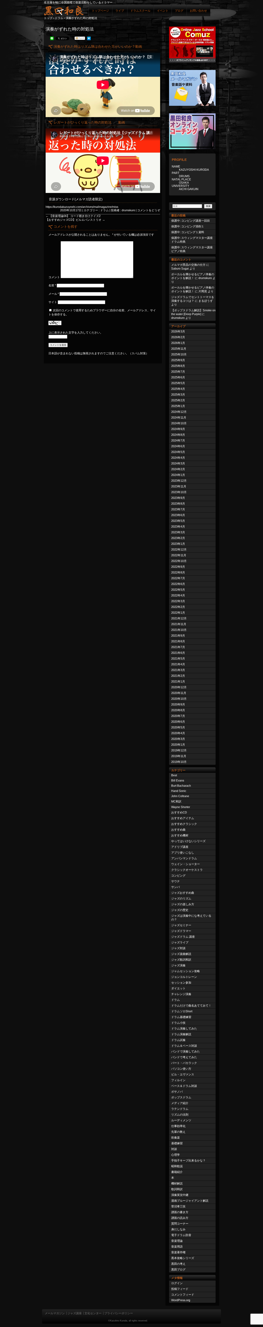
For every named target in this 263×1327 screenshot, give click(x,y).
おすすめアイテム (182, 818)
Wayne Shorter (180, 807)
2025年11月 (178, 348)
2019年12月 (179, 750)
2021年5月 (178, 658)
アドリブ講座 (179, 846)
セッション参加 (181, 982)
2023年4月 (178, 526)
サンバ (175, 887)
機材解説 (177, 1183)
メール (53, 293)
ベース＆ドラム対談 (184, 1085)
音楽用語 (177, 1246)
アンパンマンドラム (184, 858)
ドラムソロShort (181, 1011)
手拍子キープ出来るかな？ (188, 1160)
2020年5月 (178, 727)
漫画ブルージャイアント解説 (189, 1200)
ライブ (119, 10)
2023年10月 (179, 492)
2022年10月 (179, 561)
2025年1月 (178, 406)
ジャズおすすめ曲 (182, 892)
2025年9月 (178, 360)
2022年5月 (178, 589)
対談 (174, 1149)
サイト (52, 302)
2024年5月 (178, 452)
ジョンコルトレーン (184, 976)
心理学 (175, 1154)
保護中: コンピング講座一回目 (190, 220)
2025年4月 (178, 388)
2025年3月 (178, 394)
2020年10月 (179, 698)
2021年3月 (178, 670)
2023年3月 (178, 532)
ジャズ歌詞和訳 (181, 959)
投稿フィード (179, 1288)
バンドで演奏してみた (185, 1051)
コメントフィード (182, 1294)
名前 (52, 285)
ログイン (177, 1283)
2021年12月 (179, 618)
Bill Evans (177, 780)
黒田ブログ (178, 1269)
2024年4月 (178, 457)
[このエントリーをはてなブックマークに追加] (89, 39)
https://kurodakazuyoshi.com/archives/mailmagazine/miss (82, 206)
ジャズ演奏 (178, 965)
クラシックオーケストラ (187, 869)
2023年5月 (178, 520)
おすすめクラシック (184, 823)
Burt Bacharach (181, 785)
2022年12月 (179, 549)
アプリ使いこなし (182, 852)
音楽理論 (177, 1240)
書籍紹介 (177, 1171)
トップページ (100, 10)
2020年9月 (178, 704)
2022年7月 (178, 578)
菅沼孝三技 (178, 1206)
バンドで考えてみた (184, 1057)
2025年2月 (178, 400)
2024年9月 (178, 429)
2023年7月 (178, 509)
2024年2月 (178, 469)
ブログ (179, 10)
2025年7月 (178, 371)
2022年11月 (178, 555)
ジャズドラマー (181, 930)
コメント (54, 277)
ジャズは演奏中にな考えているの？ (191, 917)
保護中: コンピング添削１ (187, 226)
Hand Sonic (178, 790)
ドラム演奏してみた (184, 1028)
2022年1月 (178, 612)
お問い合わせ (198, 10)
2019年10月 (179, 761)
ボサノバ (177, 1091)
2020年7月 (178, 715)
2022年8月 (178, 572)
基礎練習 (177, 1143)
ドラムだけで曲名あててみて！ (191, 1005)
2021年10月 (179, 629)
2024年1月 (178, 474)
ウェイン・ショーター (185, 864)
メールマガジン (55, 1313)
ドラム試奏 (178, 1040)
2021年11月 (178, 624)
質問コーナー (179, 1223)
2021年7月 (178, 647)
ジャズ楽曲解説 (181, 953)
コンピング (178, 875)
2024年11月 (178, 417)
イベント (162, 10)
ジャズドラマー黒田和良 (63, 10)
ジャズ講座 (74, 1313)
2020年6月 (178, 721)
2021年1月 (178, 681)
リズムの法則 (179, 1114)
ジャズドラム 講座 (183, 936)
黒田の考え (178, 1263)
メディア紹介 (179, 1103)
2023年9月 (178, 497)
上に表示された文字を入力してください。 (75, 332)
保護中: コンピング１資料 (187, 232)
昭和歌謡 (177, 1166)
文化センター (93, 1313)
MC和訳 (176, 801)
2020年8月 (178, 710)
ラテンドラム (179, 1108)
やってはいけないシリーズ (188, 841)
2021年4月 (178, 664)
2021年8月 (178, 641)
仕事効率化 (178, 1126)
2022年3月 (178, 601)
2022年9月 (178, 566)
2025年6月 (178, 377)
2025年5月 (178, 383)
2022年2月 (178, 606)
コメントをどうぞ (148, 210)
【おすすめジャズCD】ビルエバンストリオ (75, 219)
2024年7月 (178, 440)
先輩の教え (178, 1131)
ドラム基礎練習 (181, 1017)
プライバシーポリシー (118, 1313)
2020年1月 (178, 744)
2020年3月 (178, 738)
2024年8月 (178, 434)
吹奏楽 (175, 1137)
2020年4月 (178, 733)
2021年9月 (178, 635)
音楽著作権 (178, 1252)
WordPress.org (180, 1300)
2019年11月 (178, 756)
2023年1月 (178, 543)
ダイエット (178, 988)
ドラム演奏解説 (181, 1034)
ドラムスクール (140, 10)
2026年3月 (178, 331)
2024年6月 (178, 446)
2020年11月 (178, 693)
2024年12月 (179, 411)
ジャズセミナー (181, 925)
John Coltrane (180, 796)
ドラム (104, 210)
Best (174, 775)
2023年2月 (178, 538)
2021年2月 (178, 675)
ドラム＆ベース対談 (184, 1045)
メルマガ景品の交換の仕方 (188, 264)
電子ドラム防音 (181, 1235)
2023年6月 (178, 515)
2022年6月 (178, 583)
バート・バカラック (184, 1062)
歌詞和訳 (177, 1189)
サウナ (175, 881)
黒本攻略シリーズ (182, 1258)
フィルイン (178, 1080)
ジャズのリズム (181, 898)
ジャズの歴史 (179, 910)
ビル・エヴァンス (182, 1074)
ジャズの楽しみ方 (182, 904)
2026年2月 (178, 337)
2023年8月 (178, 503)
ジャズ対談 (178, 948)
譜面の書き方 (179, 1212)
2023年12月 (179, 480)
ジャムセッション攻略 (185, 971)
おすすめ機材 (179, 835)
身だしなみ (178, 1229)
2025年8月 (178, 365)
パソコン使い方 (181, 1068)
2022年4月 (178, 595)
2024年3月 (178, 463)
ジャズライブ (179, 942)
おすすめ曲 (178, 829)
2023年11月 (178, 486)
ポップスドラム (181, 1097)
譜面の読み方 (179, 1217)
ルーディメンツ (181, 1120)
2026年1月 (178, 342)
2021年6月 (178, 652)
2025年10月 (179, 354)
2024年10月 (179, 423)
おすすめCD (179, 812)
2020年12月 (179, 687)
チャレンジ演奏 (181, 994)
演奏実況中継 (179, 1194)
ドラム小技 (178, 1022)
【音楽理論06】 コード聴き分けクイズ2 (73, 216)
